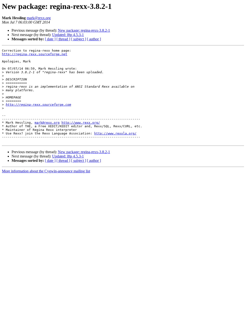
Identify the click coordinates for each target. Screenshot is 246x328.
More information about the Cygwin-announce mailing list (46, 171)
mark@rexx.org (39, 18)
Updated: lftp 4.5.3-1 (68, 35)
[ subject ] (78, 39)
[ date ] (50, 39)
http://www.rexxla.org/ (115, 133)
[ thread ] (63, 39)
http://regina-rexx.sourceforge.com (38, 104)
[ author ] (94, 39)
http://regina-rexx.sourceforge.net (34, 54)
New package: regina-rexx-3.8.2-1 (84, 30)
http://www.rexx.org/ (81, 122)
